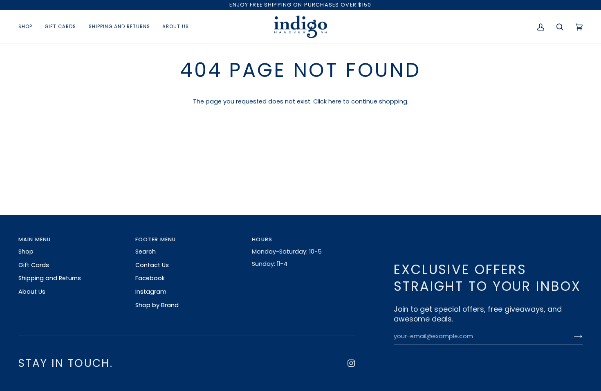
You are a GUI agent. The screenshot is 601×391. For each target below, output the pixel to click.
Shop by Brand (157, 305)
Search (145, 251)
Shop (26, 251)
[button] (28, 27)
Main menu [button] (34, 239)
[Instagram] (351, 363)
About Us (31, 292)
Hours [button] (262, 239)
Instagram (150, 292)
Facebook (150, 278)
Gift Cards (33, 265)
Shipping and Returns (49, 278)
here (334, 101)
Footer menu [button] (155, 239)
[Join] (572, 336)
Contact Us (152, 265)
